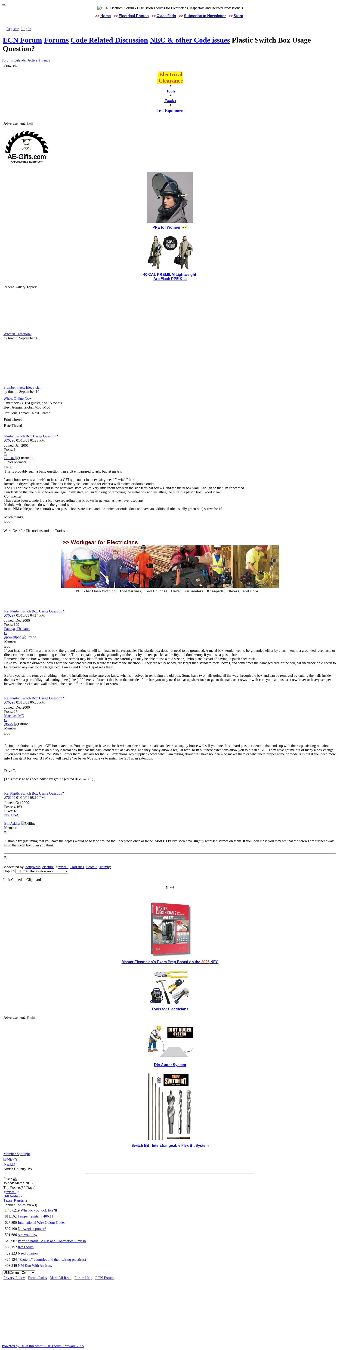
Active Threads (39, 60)
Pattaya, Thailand (17, 629)
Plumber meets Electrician (22, 387)
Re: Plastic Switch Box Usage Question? (34, 611)
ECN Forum (22, 40)
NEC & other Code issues (190, 40)
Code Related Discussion (109, 40)
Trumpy (105, 867)
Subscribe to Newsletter (205, 16)
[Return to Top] (4, 5)
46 (15, 1179)
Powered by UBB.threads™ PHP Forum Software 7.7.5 (43, 1346)
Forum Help (83, 1278)
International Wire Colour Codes (41, 1222)
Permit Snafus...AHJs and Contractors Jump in (52, 1241)
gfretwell (62, 867)
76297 (10, 615)
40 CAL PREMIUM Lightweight (170, 275)
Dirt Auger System (170, 1065)
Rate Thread (13, 425)
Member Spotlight (16, 1154)
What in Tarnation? (17, 334)
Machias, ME (14, 716)
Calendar (20, 60)
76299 (10, 798)
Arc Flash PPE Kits (170, 279)
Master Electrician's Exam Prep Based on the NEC (170, 962)
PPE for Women (166, 227)
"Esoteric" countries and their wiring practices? (52, 1259)
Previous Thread (17, 413)
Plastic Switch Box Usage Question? (31, 436)
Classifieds (166, 16)
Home (105, 16)
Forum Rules (37, 1278)
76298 (10, 702)
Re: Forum (26, 1247)
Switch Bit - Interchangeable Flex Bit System (170, 1145)
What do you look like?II (39, 1210)
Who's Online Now (17, 398)
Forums (56, 40)
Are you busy (27, 1235)
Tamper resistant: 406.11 (35, 1216)
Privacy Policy (14, 1278)
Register (12, 29)
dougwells (32, 867)
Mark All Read (60, 1278)
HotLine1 (77, 867)
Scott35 (91, 867)
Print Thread (13, 419)
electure (48, 867)
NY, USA (11, 815)
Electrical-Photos (134, 16)
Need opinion (28, 1253)
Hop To (9, 871)
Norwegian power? (32, 1229)
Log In (26, 29)
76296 (10, 440)
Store (238, 16)
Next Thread (41, 413)
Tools (170, 91)
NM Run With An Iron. (35, 1265)
